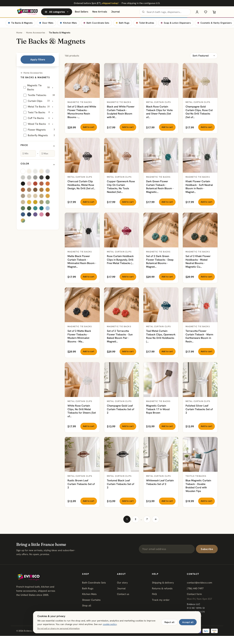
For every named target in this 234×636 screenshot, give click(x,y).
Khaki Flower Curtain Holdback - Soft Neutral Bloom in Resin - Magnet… (199, 187)
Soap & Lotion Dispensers (177, 22)
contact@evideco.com (199, 582)
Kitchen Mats (70, 22)
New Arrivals (99, 11)
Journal (115, 11)
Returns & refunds (162, 588)
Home (19, 32)
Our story (122, 582)
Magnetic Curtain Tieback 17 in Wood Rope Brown (158, 409)
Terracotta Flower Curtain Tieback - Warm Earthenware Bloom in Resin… (199, 336)
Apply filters (37, 59)
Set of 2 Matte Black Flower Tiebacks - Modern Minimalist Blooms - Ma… (79, 336)
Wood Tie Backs (39, 123)
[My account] (197, 11)
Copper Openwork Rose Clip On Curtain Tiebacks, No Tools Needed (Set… (121, 187)
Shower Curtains (91, 599)
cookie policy (110, 624)
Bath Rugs (124, 22)
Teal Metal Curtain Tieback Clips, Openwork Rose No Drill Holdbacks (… (160, 336)
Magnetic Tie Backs (38, 87)
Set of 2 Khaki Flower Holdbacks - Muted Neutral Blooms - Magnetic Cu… (198, 261)
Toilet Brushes (146, 22)
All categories (57, 11)
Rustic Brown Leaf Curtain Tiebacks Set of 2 (81, 484)
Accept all (187, 622)
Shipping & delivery (163, 582)
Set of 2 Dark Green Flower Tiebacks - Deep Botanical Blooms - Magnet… (160, 261)
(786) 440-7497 (195, 588)
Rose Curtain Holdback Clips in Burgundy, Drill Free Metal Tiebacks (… (120, 259)
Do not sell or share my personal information (58, 628)
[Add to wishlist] (95, 68)
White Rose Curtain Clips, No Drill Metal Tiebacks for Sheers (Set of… (81, 411)
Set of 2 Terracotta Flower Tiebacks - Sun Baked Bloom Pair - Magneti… (120, 336)
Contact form (194, 594)
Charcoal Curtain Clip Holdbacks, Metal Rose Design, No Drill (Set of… (81, 185)
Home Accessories (35, 32)
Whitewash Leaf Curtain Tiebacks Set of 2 (160, 482)
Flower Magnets (41, 129)
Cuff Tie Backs (39, 118)
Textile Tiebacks (41, 95)
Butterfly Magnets (41, 135)
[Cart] (214, 11)
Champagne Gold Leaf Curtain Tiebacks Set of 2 (120, 409)
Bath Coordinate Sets (98, 22)
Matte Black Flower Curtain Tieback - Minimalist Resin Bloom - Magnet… (81, 261)
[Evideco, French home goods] (27, 12)
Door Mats (47, 22)
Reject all (169, 622)
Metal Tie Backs (39, 106)
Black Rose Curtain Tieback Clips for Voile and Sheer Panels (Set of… (159, 112)
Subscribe (207, 549)
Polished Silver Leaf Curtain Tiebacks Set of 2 (199, 409)
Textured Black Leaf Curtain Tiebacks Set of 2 (120, 484)
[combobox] (165, 11)
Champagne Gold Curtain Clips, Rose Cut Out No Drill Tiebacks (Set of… (199, 112)
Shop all (86, 605)
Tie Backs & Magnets (22, 22)
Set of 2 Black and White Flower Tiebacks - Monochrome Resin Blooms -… (81, 112)
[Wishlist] (205, 11)
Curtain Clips (39, 100)
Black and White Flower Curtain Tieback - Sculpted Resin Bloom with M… (120, 112)
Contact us (123, 594)
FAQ (154, 594)
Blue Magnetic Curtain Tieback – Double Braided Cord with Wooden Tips (198, 486)
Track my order (161, 599)
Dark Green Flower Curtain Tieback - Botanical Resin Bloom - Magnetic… (160, 187)
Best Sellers (81, 11)
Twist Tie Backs (39, 112)
